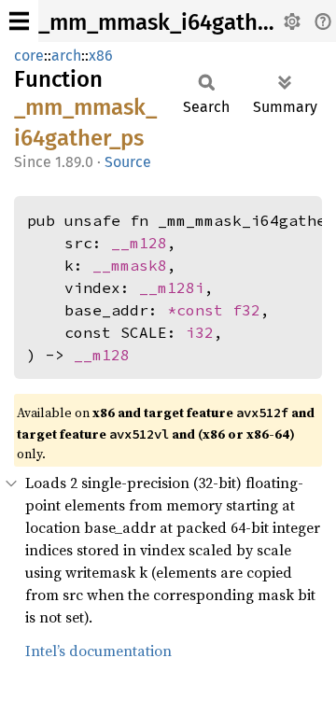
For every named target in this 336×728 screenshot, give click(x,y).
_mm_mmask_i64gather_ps (174, 22)
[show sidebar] (19, 21)
